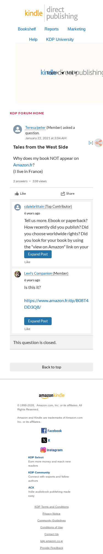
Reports (51, 29)
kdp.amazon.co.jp (51, 540)
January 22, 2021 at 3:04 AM (45, 138)
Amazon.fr (23, 164)
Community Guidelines (51, 520)
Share (70, 193)
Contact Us (51, 534)
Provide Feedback (51, 547)
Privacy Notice (51, 513)
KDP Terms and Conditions (52, 506)
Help (33, 39)
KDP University (60, 39)
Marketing (76, 29)
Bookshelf (27, 29)
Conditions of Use (51, 527)
